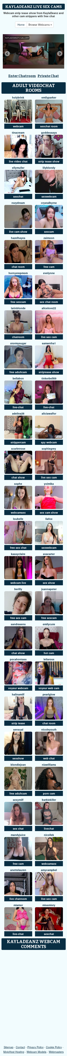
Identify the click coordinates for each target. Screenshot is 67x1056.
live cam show (18, 231)
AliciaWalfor (49, 413)
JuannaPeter (49, 589)
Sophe (18, 483)
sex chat (18, 828)
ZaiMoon (49, 238)
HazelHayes (18, 238)
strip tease (18, 723)
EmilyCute (49, 624)
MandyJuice (18, 835)
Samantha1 (49, 343)
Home (21, 24)
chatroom (18, 337)
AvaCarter (49, 554)
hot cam (49, 653)
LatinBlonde (18, 308)
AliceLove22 (49, 308)
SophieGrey (49, 448)
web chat (49, 758)
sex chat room (49, 302)
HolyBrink (18, 97)
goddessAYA (49, 132)
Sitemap (8, 1047)
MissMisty (48, 905)
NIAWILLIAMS (49, 764)
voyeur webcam (18, 688)
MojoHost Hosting (13, 1052)
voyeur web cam (49, 688)
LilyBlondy (49, 167)
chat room (18, 267)
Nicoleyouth (49, 729)
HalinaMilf (18, 694)
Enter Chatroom (22, 76)
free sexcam (18, 302)
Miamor (18, 905)
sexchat (18, 196)
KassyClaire (18, 554)
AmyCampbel (49, 870)
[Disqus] (33, 998)
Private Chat (48, 76)
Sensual (18, 729)
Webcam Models (36, 1052)
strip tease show (48, 161)
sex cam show (49, 512)
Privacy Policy (35, 1047)
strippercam (18, 442)
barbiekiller (49, 800)
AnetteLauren (18, 870)
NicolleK (49, 835)
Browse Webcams (39, 24)
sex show (49, 583)
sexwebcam (49, 196)
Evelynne (49, 273)
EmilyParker (49, 97)
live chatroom (18, 899)
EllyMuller (18, 167)
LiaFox (48, 519)
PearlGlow (49, 694)
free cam (49, 267)
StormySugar (18, 343)
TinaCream (18, 132)
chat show (18, 477)
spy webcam (49, 442)
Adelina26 (18, 413)
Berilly (18, 589)
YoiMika (49, 483)
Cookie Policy (54, 1047)
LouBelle (18, 519)
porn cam (49, 793)
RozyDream (18, 203)
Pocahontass (18, 659)
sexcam (49, 231)
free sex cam (18, 618)
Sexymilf (18, 800)
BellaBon (18, 378)
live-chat (18, 407)
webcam (18, 126)
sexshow (18, 758)
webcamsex (18, 512)
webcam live (18, 583)
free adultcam (18, 372)
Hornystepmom (18, 273)
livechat (49, 828)
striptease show (49, 372)
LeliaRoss (49, 659)
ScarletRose (18, 448)
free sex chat (18, 547)
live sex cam (49, 337)
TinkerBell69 (49, 378)
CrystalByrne (49, 203)
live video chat (18, 161)
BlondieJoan (18, 764)
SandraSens (18, 624)
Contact (20, 1047)
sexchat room (49, 126)
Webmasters (56, 1052)
